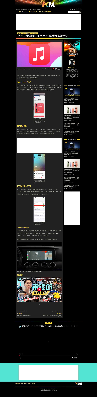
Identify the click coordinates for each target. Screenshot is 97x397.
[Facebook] (69, 9)
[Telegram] (45, 69)
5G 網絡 (65, 134)
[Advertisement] (48, 21)
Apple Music (22, 310)
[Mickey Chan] (72, 62)
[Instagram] (71, 9)
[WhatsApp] (43, 69)
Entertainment (34, 33)
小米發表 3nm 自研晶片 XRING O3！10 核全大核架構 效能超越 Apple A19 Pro (71, 99)
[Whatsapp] (77, 9)
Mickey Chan (23, 69)
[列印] (50, 69)
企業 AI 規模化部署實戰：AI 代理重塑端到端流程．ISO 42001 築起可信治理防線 (71, 125)
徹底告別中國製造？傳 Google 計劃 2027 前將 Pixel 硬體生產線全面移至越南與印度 (72, 117)
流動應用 (28, 33)
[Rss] (81, 9)
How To (24, 33)
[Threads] (75, 9)
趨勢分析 (65, 128)
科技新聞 (19, 33)
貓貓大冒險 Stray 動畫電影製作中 (24, 315)
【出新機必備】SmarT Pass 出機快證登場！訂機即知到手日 (71, 132)
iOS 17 (27, 310)
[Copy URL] (48, 69)
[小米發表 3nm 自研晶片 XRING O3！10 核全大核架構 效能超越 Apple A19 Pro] (72, 92)
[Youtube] (73, 9)
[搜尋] (80, 12)
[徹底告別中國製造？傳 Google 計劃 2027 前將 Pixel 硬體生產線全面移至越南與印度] (72, 109)
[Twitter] (79, 9)
